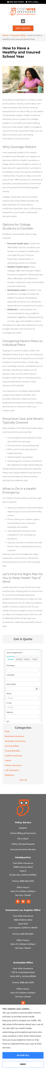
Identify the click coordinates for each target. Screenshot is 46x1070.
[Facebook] (23, 901)
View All (23, 780)
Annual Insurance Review (23, 849)
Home (5, 35)
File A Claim (23, 839)
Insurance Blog (18, 35)
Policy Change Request (23, 844)
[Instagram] (28, 901)
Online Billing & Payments (23, 833)
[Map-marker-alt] (18, 901)
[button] (23, 21)
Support (23, 828)
